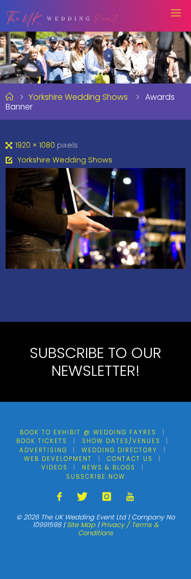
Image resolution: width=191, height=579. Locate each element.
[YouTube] (130, 496)
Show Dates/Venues (121, 441)
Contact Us (130, 459)
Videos (54, 467)
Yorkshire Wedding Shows (78, 97)
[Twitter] (82, 496)
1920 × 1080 (36, 145)
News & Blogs (108, 467)
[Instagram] (106, 496)
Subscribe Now (95, 477)
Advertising (43, 450)
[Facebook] (59, 496)
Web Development (58, 459)
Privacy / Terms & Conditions (118, 529)
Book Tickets (41, 441)
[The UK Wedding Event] (63, 16)
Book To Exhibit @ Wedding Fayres (88, 432)
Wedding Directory (119, 450)
